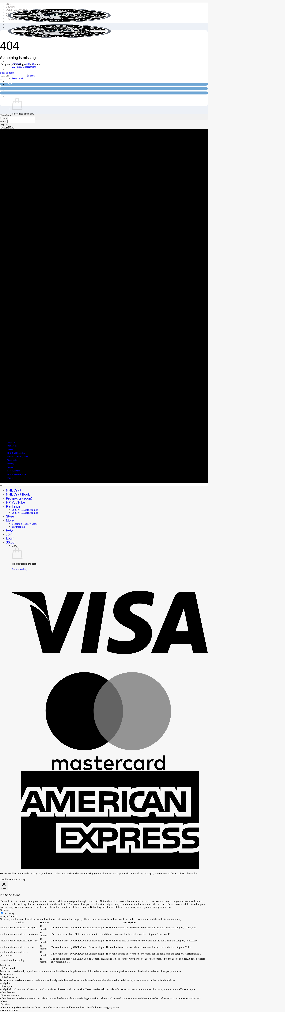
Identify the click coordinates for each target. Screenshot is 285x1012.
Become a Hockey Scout (17, 457)
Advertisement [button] (7, 992)
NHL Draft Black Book (16, 474)
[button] (11, 96)
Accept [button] (22, 879)
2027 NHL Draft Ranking (24, 67)
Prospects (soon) (19, 55)
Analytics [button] (5, 983)
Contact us (12, 446)
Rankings (13, 61)
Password (3, 121)
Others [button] (3, 1001)
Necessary (9, 913)
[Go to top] (1, 485)
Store (10, 69)
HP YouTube (15, 502)
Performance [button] (6, 974)
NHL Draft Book (18, 494)
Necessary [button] (5, 910)
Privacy (10, 464)
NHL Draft (13, 490)
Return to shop (19, 569)
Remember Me (8, 128)
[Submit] (1, 79)
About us (11, 442)
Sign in (10, 478)
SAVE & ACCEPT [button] (9, 1010)
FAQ (9, 81)
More (10, 520)
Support (10, 449)
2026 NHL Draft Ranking (25, 509)
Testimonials (18, 78)
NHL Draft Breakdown (16, 453)
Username (3, 118)
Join (8, 4)
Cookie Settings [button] (9, 879)
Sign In (10, 7)
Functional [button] (5, 965)
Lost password (13, 471)
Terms (10, 467)
